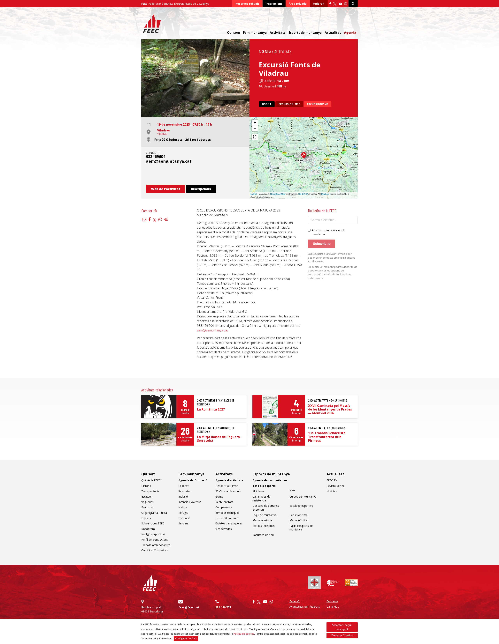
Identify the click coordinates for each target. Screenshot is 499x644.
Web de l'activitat (165, 189)
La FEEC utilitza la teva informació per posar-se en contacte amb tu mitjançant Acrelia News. (331, 257)
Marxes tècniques (263, 526)
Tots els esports (264, 486)
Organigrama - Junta (154, 512)
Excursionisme (289, 104)
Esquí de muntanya (264, 515)
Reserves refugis (247, 3)
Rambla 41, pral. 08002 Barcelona (152, 609)
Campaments (223, 507)
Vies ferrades (223, 529)
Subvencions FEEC (152, 523)
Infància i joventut (189, 502)
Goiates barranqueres (229, 523)
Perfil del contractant (154, 539)
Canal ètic (332, 606)
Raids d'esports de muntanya (301, 527)
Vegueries (147, 502)
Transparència (150, 491)
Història (146, 486)
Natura (182, 507)
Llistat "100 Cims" (226, 486)
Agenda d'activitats (229, 480)
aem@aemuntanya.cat (169, 161)
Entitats (146, 518)
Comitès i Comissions (155, 550)
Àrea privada (298, 3)
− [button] (255, 128)
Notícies (331, 491)
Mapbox (325, 193)
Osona (267, 104)
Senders (183, 523)
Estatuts (146, 496)
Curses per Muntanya (302, 496)
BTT (292, 491)
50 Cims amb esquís (228, 491)
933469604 (155, 156)
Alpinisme (258, 491)
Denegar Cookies (342, 635)
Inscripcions (274, 3)
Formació (184, 518)
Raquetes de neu (263, 535)
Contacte (332, 601)
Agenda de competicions (270, 480)
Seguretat (184, 491)
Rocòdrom (148, 529)
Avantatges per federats (304, 606)
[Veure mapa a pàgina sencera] (255, 137)
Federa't (319, 3)
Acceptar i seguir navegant (342, 627)
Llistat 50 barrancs (227, 518)
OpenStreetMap (277, 193)
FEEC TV (331, 480)
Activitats (282, 51)
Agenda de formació (192, 480)
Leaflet (253, 193)
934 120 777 (223, 607)
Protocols (147, 507)
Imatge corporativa (153, 534)
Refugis (183, 512)
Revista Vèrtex (335, 486)
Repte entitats (224, 502)
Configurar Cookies (186, 638)
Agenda (350, 32)
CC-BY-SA (303, 193)
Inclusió (183, 496)
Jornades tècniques (227, 512)
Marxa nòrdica (298, 520)
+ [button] (255, 122)
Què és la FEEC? (151, 480)
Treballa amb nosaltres (155, 545)
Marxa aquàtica (262, 520)
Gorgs (219, 496)
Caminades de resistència (261, 498)
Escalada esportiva (301, 505)
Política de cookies (244, 633)
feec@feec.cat (188, 607)
